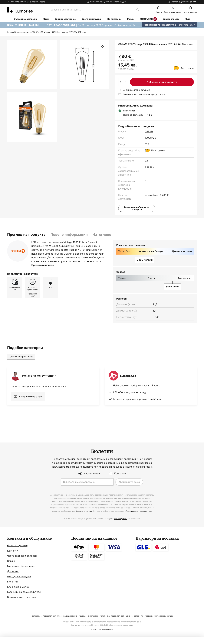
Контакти (12, 550)
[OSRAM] (17, 251)
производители (120, 518)
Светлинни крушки (23, 32)
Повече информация (69, 234)
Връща (11, 561)
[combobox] (94, 9)
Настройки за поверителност (43, 616)
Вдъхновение (15, 597)
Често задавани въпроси (22, 555)
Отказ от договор (17, 545)
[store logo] (20, 10)
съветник (30, 597)
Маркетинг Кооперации (21, 566)
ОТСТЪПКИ (146, 19)
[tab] (26, 234)
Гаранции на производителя (24, 592)
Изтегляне (101, 234)
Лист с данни (187, 68)
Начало (10, 32)
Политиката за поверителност (139, 511)
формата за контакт (84, 511)
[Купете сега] (102, 25)
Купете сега (124, 25)
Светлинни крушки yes (21, 356)
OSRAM (149, 131)
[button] (32, 117)
